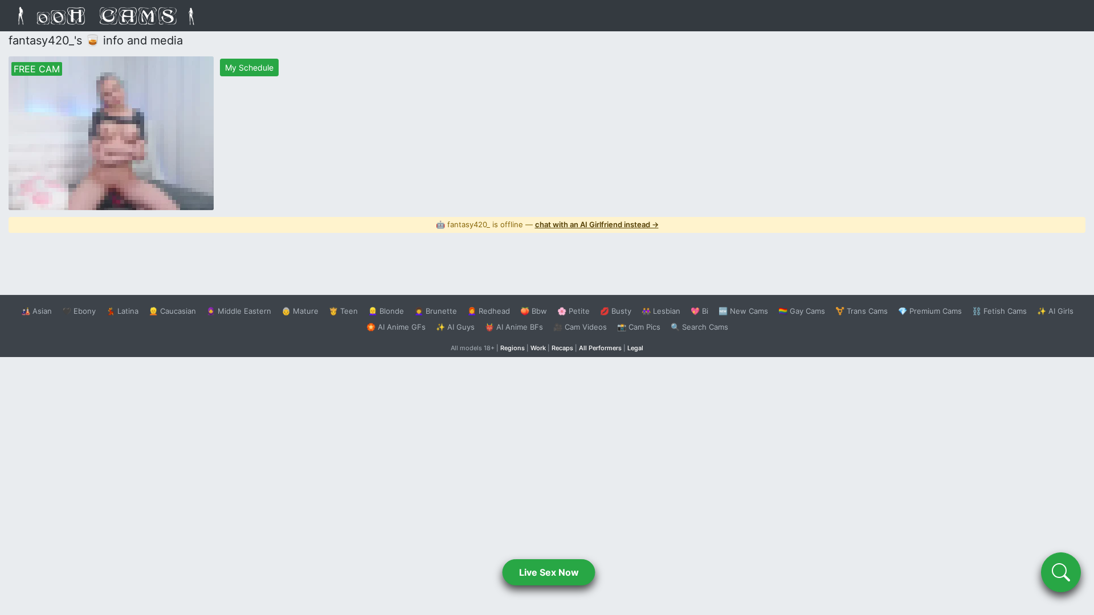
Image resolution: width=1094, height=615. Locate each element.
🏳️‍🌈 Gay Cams (801, 310)
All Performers (600, 348)
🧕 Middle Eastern (238, 310)
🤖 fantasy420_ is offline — (547, 224)
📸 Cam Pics (638, 326)
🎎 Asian (36, 310)
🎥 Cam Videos (580, 326)
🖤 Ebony (79, 310)
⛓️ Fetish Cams (999, 310)
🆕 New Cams (743, 310)
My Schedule (249, 67)
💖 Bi (699, 310)
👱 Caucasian (172, 310)
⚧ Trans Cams (861, 310)
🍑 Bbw (533, 310)
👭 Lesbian (661, 310)
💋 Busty (615, 310)
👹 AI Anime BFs (514, 326)
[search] (1061, 572)
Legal (635, 348)
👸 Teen (343, 310)
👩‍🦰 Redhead (488, 310)
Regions (512, 348)
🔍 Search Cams (699, 326)
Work (538, 348)
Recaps (562, 348)
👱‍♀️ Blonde (386, 310)
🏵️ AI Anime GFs (396, 326)
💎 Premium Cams (930, 310)
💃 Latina (122, 310)
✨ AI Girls (1055, 310)
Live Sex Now (549, 572)
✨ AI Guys (455, 326)
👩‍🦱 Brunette (435, 310)
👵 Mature (300, 310)
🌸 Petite (573, 310)
